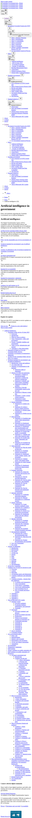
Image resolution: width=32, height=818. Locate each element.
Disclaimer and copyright (13, 806)
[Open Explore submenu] (11, 17)
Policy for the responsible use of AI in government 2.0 (16, 240)
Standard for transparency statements (11, 278)
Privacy (3, 806)
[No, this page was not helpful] (18, 815)
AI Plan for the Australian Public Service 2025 (14, 231)
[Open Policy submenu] (13, 53)
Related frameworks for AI (8, 293)
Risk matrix (4, 300)
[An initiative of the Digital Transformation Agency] (12, 5)
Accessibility (24, 806)
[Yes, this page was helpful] (13, 815)
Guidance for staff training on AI (10, 285)
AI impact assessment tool (8, 255)
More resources (5, 307)
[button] (14, 326)
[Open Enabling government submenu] (22, 75)
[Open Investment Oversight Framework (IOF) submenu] (9, 28)
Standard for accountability (8, 269)
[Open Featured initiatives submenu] (20, 98)
